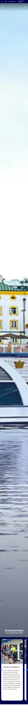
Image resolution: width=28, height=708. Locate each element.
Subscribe (12, 1)
